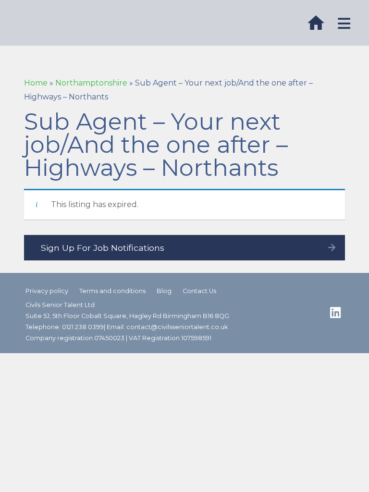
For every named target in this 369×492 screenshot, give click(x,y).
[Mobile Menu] (344, 24)
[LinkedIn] (335, 313)
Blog (164, 291)
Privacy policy (46, 291)
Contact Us (199, 291)
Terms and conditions (112, 291)
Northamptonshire (91, 82)
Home (36, 82)
